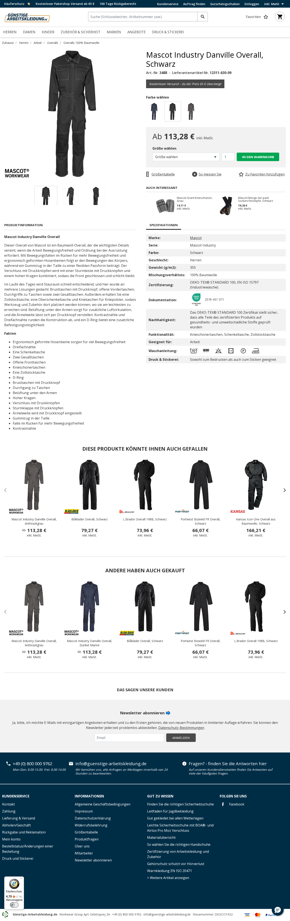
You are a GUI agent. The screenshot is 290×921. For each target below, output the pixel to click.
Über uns (82, 846)
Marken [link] (114, 32)
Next (143, 114)
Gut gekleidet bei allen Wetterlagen (175, 818)
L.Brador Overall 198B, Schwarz (145, 519)
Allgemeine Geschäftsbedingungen (102, 804)
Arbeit (38, 43)
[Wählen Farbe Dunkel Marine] (155, 113)
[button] (278, 910)
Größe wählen (164, 148)
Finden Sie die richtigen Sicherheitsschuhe (180, 804)
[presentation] (282, 490)
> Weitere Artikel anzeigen (168, 877)
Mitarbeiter (84, 853)
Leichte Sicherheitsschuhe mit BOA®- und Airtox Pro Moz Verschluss (180, 828)
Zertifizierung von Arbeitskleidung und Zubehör (178, 854)
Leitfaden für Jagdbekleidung (170, 811)
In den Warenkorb (258, 157)
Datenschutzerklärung (93, 818)
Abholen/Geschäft (16, 825)
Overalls (52, 43)
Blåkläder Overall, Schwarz (89, 519)
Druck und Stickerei (17, 858)
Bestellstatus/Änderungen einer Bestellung (27, 849)
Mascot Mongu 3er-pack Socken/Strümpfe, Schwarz (255, 199)
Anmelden (181, 738)
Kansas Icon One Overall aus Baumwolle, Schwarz (256, 521)
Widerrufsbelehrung (91, 825)
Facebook (236, 804)
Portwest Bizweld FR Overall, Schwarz (200, 521)
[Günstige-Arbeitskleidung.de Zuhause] (27, 16)
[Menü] (21, 879)
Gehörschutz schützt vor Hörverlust (175, 863)
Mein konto (11, 839)
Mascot (196, 237)
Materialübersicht (161, 837)
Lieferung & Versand (18, 818)
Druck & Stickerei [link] (168, 32)
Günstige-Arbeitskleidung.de (35, 914)
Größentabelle (86, 832)
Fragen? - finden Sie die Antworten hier (228, 763)
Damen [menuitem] (29, 32)
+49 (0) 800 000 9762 (32, 763)
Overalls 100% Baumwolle (81, 43)
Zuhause (8, 43)
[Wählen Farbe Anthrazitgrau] (192, 113)
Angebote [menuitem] (136, 32)
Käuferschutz (14, 4)
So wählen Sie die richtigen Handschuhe (178, 844)
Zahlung (8, 811)
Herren (23, 43)
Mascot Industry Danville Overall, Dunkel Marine (89, 643)
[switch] (14, 904)
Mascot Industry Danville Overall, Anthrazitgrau (34, 521)
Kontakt (8, 804)
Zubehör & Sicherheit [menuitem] (80, 32)
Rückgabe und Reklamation (24, 832)
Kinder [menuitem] (48, 32)
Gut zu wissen (160, 796)
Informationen (89, 796)
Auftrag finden (194, 4)
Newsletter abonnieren (93, 860)
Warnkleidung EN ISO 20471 (169, 870)
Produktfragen (87, 839)
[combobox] (148, 16)
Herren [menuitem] (10, 32)
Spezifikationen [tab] (163, 225)
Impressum (84, 811)
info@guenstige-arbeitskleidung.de (110, 763)
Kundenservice (167, 4)
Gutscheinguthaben (225, 4)
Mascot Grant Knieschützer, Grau (195, 199)
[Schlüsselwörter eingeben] (202, 16)
